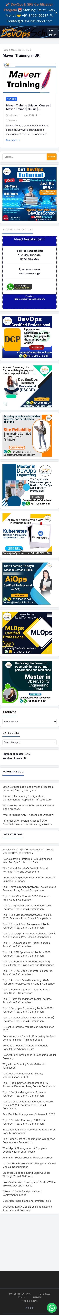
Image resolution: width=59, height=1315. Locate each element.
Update (37, 1297)
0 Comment (11, 120)
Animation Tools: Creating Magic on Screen (27, 1157)
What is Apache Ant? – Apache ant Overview (27, 814)
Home (5, 50)
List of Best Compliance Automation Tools (26, 1200)
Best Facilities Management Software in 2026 (28, 1114)
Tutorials (44, 1293)
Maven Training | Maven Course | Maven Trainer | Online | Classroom (28, 109)
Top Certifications (20, 1293)
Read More (13, 140)
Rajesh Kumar (12, 115)
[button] (52, 1308)
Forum (21, 1297)
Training (11, 99)
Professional (30, 1301)
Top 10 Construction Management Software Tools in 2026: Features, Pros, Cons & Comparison (27, 1105)
